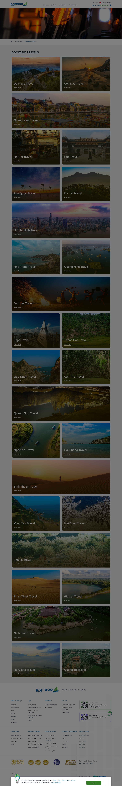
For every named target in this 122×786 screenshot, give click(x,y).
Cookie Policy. (56, 782)
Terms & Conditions (68, 780)
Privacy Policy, (57, 780)
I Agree (93, 783)
